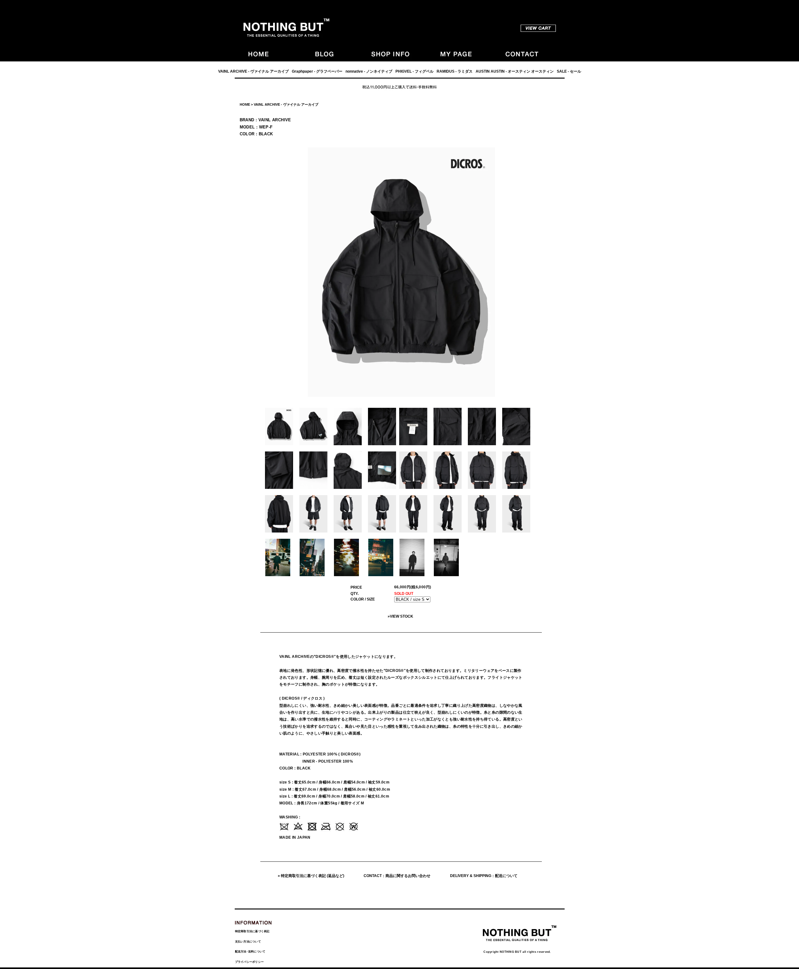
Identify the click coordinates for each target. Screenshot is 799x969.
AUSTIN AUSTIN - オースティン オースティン (515, 71)
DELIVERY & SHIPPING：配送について (483, 876)
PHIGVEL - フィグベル (414, 71)
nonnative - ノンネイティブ (369, 71)
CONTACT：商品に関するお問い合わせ (397, 876)
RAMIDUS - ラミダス (455, 71)
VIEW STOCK (401, 616)
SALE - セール (569, 71)
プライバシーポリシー (249, 961)
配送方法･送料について (250, 951)
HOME (245, 104)
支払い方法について (248, 941)
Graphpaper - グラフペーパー (317, 71)
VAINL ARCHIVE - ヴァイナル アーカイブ (253, 71)
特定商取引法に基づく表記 (252, 931)
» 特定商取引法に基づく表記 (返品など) (311, 876)
